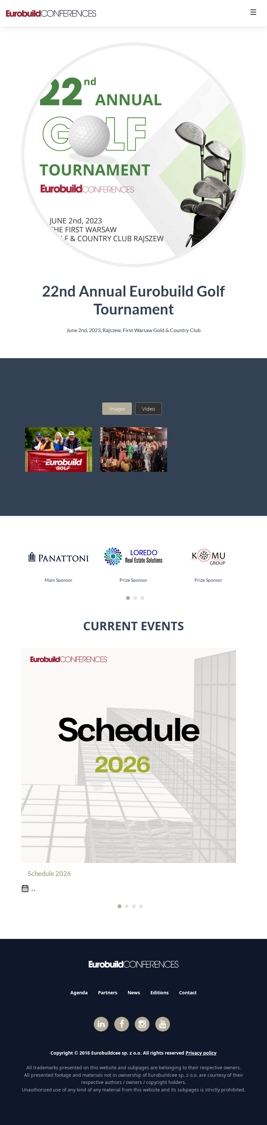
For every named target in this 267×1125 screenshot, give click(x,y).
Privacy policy (201, 1053)
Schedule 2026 (49, 873)
